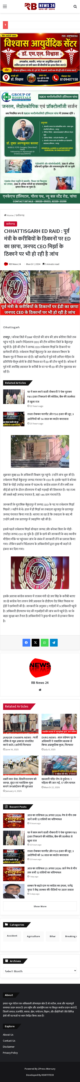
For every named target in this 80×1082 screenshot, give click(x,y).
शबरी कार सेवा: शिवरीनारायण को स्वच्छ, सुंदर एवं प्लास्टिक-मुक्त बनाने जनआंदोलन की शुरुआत (20, 783)
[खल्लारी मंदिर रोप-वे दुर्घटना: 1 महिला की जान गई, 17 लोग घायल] (59, 766)
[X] (35, 643)
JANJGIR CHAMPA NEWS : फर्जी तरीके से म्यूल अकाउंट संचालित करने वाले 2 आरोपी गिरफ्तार (20, 741)
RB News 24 (15, 264)
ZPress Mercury (46, 1069)
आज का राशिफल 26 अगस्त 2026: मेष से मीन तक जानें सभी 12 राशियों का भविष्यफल (51, 817)
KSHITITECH (48, 1075)
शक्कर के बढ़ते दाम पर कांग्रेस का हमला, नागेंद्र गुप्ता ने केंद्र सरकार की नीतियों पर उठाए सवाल (50, 888)
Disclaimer (9, 1047)
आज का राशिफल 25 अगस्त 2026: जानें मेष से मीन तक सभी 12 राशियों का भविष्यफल (52, 870)
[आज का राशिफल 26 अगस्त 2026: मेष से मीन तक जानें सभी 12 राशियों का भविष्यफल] (13, 820)
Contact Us (9, 1041)
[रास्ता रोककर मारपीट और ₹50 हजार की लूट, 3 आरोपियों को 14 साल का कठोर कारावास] (13, 419)
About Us (8, 1035)
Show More (40, 906)
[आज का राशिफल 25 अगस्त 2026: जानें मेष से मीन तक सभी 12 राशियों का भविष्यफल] (13, 874)
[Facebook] (26, 643)
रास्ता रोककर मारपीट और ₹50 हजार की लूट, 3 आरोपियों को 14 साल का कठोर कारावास (50, 853)
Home (10, 215)
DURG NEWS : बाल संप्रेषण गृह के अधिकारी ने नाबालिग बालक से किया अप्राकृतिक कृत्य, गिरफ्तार (59, 741)
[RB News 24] (40, 6)
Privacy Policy (10, 1053)
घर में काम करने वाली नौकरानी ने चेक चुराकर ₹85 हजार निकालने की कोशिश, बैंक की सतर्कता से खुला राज (51, 397)
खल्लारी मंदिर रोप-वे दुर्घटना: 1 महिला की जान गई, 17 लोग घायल (58, 781)
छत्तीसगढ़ (20, 215)
